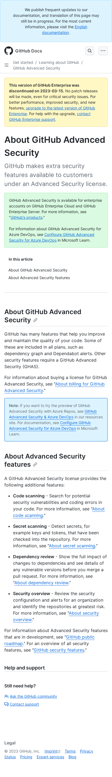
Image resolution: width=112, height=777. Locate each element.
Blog (72, 756)
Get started (23, 62)
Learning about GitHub (59, 62)
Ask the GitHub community (33, 696)
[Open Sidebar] (6, 65)
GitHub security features (59, 650)
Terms (70, 751)
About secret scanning (72, 545)
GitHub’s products (26, 217)
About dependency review (41, 582)
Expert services (50, 756)
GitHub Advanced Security (36, 68)
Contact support (24, 704)
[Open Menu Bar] (103, 50)
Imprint (51, 751)
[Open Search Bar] (89, 50)
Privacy (86, 751)
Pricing (26, 756)
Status (10, 756)
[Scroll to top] (100, 765)
